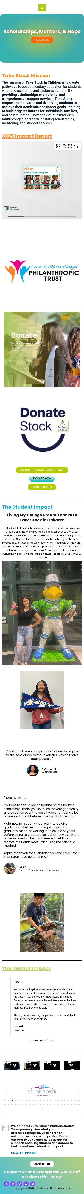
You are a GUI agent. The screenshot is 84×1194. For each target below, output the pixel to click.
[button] (6, 1090)
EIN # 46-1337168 (24, 1153)
